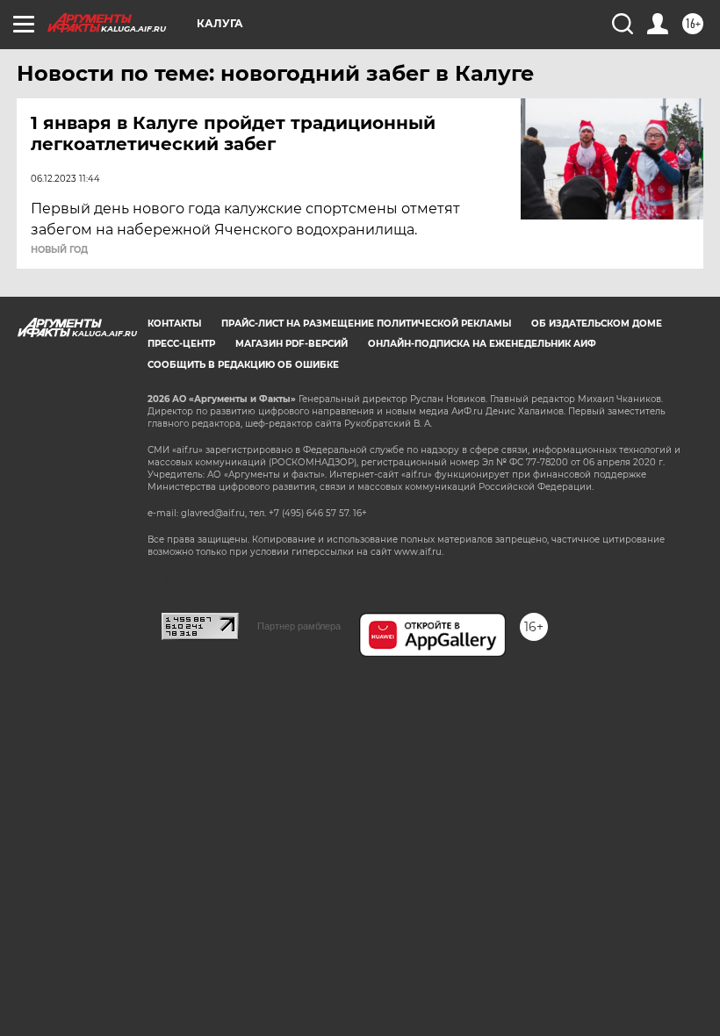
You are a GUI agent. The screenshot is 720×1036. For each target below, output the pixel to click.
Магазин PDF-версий (291, 343)
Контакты (174, 323)
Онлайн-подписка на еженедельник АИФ (482, 343)
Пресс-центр (181, 343)
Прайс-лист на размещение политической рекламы (366, 323)
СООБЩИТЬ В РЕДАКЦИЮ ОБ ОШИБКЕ (243, 365)
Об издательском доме (596, 323)
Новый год (59, 250)
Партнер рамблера (299, 626)
